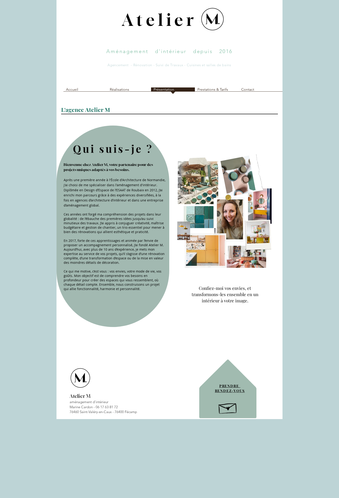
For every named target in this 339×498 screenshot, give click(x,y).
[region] (169, 386)
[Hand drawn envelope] (228, 407)
